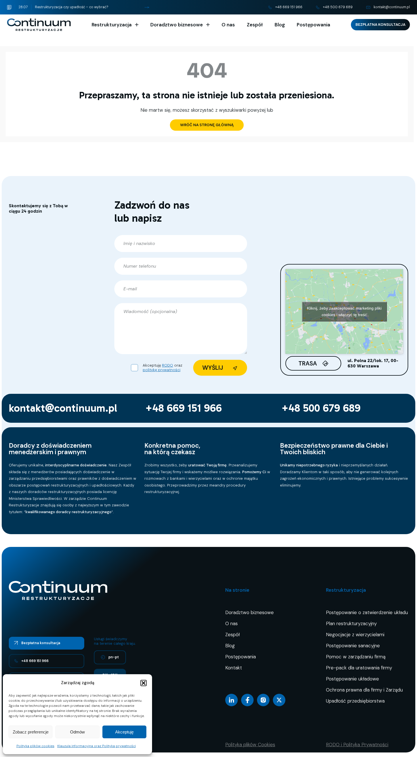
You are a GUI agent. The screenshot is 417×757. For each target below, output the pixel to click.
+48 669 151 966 (288, 7)
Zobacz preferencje (31, 731)
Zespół (255, 25)
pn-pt (113, 657)
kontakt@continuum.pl (392, 7)
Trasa (307, 363)
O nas (228, 25)
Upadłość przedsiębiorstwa (355, 701)
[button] (143, 683)
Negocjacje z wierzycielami (355, 634)
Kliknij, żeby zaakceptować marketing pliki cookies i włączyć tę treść (344, 311)
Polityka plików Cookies (250, 744)
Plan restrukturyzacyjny (351, 623)
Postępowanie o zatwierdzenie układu (367, 612)
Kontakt (233, 668)
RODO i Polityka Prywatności (357, 744)
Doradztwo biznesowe (176, 25)
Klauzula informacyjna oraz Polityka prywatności (96, 746)
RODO (167, 365)
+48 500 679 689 (338, 7)
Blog (280, 25)
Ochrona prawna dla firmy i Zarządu (364, 690)
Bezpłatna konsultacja (380, 24)
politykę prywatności (161, 369)
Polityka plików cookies (35, 746)
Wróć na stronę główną (206, 124)
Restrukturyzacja (112, 25)
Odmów (77, 731)
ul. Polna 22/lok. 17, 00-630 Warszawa (373, 363)
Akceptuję (124, 731)
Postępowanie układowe (352, 679)
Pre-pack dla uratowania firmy (359, 668)
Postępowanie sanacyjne (353, 645)
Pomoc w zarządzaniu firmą (356, 657)
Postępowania (313, 25)
